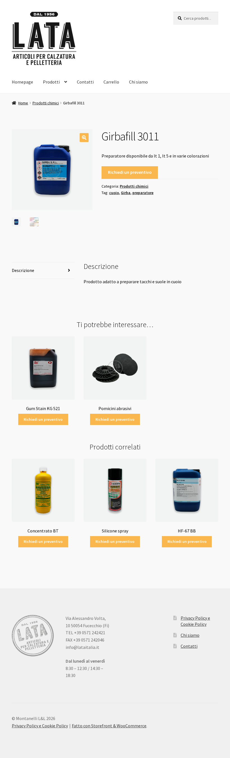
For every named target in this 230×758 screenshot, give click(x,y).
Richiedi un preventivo (130, 172)
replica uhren (139, 704)
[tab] (43, 270)
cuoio (114, 192)
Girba (125, 192)
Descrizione (23, 270)
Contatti (85, 82)
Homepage (22, 82)
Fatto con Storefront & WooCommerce (109, 725)
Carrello (111, 82)
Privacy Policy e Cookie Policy (40, 725)
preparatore (142, 192)
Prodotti (51, 82)
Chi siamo (138, 82)
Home (23, 102)
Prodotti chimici (46, 102)
